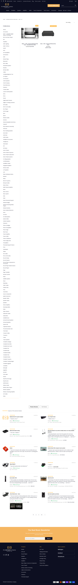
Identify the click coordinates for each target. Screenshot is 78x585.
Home (14, 1)
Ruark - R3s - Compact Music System (53, 454)
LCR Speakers (6, 169)
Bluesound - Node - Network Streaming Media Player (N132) (19, 436)
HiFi (4, 146)
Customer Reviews (27, 1)
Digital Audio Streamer (7, 100)
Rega (4, 270)
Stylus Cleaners (6, 311)
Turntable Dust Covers (7, 346)
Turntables (5, 365)
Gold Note (5, 135)
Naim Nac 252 (51, 477)
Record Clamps (6, 258)
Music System (6, 193)
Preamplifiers (5, 242)
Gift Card (23, 551)
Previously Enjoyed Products (8, 245)
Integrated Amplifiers (7, 165)
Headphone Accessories (8, 139)
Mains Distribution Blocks (8, 174)
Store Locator (38, 1)
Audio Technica (6, 46)
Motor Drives (5, 185)
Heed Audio (5, 143)
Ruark (4, 276)
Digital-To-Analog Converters (9, 102)
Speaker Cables (6, 298)
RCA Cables (5, 253)
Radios (4, 251)
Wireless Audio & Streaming (26, 567)
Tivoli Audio (5, 330)
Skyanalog (5, 283)
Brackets (5, 67)
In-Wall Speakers (6, 161)
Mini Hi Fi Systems (6, 180)
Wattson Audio (6, 385)
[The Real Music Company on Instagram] (5, 1)
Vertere (4, 376)
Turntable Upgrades (7, 363)
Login (72, 1)
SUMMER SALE (6, 317)
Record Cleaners (6, 260)
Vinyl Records (5, 380)
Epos (4, 113)
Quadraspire (5, 249)
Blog (33, 1)
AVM (4, 56)
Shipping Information (44, 551)
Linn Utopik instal (51, 416)
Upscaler (5, 372)
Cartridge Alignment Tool (8, 74)
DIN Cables (5, 104)
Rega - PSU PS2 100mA (13, 469)
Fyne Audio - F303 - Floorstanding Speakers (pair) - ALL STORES (20, 486)
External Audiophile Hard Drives (9, 122)
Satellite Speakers (6, 278)
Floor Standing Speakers (8, 130)
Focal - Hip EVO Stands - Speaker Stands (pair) (55, 440)
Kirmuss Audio (6, 167)
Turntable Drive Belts (7, 344)
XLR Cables (5, 393)
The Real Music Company (11, 581)
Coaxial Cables (6, 89)
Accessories (5, 31)
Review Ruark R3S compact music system (56, 448)
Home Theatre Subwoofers (8, 154)
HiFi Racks (5, 148)
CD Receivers (5, 78)
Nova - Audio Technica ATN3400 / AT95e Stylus (17, 456)
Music (4, 189)
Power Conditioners (7, 238)
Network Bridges (6, 202)
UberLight (5, 367)
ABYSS (4, 29)
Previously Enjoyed (25, 576)
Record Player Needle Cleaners (9, 265)
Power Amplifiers (6, 234)
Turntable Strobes (6, 357)
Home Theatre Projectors (8, 152)
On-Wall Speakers (6, 216)
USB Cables (5, 374)
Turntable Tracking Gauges (8, 361)
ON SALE (44, 1)
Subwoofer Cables (6, 313)
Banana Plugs (6, 59)
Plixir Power (5, 232)
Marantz (4, 176)
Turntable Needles (6, 352)
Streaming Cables (6, 307)
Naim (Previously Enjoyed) (8, 200)
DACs (4, 93)
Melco (4, 178)
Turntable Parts (6, 354)
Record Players (6, 267)
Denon (4, 98)
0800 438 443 (9, 1)
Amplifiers (5, 41)
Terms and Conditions (44, 565)
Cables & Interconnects (26, 570)
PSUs (4, 247)
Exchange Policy (43, 558)
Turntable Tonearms (7, 359)
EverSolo (5, 119)
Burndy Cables (6, 69)
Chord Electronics (6, 85)
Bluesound (5, 61)
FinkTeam (5, 128)
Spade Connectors (6, 296)
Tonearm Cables (6, 333)
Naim (4, 198)
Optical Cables (6, 218)
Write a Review (42, 554)
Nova (4, 212)
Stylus (4, 309)
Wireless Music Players (7, 387)
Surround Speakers (7, 322)
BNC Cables (5, 63)
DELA (4, 96)
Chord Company (6, 83)
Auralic (4, 48)
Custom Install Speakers (8, 91)
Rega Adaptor (12, 464)
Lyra (4, 172)
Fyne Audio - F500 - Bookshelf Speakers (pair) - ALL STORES (57, 502)
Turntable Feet (6, 348)
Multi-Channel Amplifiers (8, 187)
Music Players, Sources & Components (29, 563)
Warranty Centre (43, 556)
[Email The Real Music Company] (1, 1)
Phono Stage (5, 229)
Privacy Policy (42, 563)
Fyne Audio (5, 133)
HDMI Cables (5, 137)
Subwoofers (5, 315)
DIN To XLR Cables (7, 106)
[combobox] (69, 5)
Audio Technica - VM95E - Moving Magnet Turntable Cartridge (58, 468)
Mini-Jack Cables (6, 182)
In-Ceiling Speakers (7, 159)
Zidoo (4, 396)
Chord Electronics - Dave (15, 494)
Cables (4, 72)
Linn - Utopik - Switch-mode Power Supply (54, 422)
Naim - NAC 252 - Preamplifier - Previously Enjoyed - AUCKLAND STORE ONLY (60, 486)
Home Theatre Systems (8, 156)
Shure (4, 281)
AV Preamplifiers (6, 52)
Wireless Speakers (6, 389)
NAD (4, 196)
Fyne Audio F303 (13, 477)
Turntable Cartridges (7, 341)
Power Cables (6, 236)
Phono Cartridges (6, 225)
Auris (4, 50)
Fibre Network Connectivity (8, 126)
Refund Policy (42, 560)
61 (41, 514)
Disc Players (5, 109)
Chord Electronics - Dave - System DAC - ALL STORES (18, 502)
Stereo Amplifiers (6, 304)
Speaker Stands (6, 300)
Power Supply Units (7, 240)
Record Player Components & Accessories (9, 263)
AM (4, 39)
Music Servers (6, 191)
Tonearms (5, 335)
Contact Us (19, 1)
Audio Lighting (6, 43)
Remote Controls (6, 274)
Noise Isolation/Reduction (8, 210)
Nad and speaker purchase (53, 494)
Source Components (7, 294)
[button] (8, 10)
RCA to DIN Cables (7, 255)
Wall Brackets (6, 383)
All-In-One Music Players (8, 37)
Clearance (5, 87)
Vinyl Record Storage (7, 378)
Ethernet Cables (6, 117)
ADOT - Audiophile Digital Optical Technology (8, 34)
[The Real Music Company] (20, 5)
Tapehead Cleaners (7, 326)
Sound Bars (5, 291)
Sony (4, 289)
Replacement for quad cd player (16, 416)
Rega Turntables (6, 272)
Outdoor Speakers (6, 221)
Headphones (5, 141)
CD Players (5, 76)
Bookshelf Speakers (7, 65)
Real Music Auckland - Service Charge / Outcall (17, 422)
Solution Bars (5, 287)
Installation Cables (6, 163)
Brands (22, 549)
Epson (4, 115)
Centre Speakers (6, 80)
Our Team (42, 549)
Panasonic (5, 223)
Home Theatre (6, 150)
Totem (4, 337)
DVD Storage (5, 111)
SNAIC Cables (6, 285)
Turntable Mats (6, 350)
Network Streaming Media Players (8, 205)
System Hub (5, 324)
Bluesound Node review (15, 430)
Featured (5, 124)
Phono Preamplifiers (7, 227)
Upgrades (5, 370)
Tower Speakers (6, 339)
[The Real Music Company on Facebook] (3, 1)
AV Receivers (5, 54)
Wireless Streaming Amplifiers (9, 391)
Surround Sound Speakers (8, 320)
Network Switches (6, 208)
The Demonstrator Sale (7, 328)
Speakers (5, 302)
